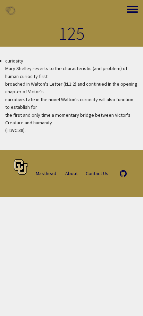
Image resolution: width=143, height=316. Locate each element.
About (71, 173)
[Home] (10, 10)
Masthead (46, 173)
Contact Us (97, 173)
